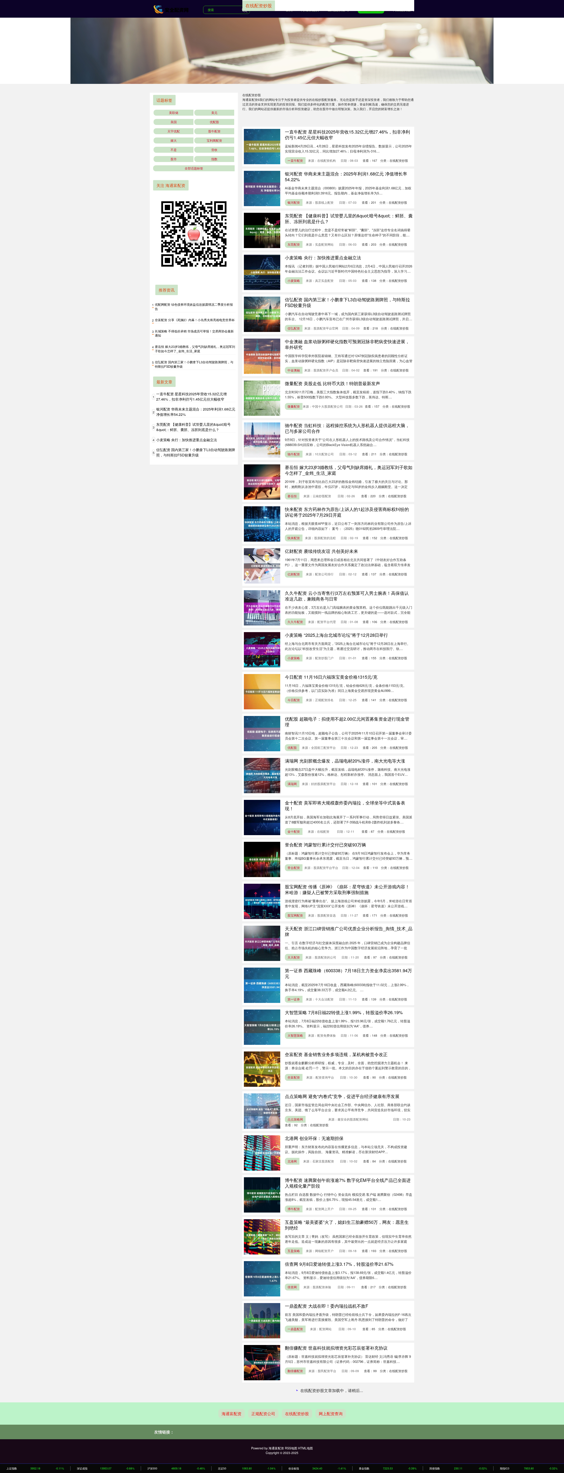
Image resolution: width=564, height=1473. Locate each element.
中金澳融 (294, 370)
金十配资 (294, 831)
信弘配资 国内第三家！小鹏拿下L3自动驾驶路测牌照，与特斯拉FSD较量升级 (347, 302)
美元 (214, 112)
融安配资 (294, 1413)
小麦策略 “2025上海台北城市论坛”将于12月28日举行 (336, 635)
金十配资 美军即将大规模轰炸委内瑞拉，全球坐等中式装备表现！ (345, 805)
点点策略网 (295, 1119)
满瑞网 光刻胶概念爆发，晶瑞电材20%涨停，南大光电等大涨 (345, 760)
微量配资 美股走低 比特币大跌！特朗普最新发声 (332, 383)
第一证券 (294, 999)
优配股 (292, 747)
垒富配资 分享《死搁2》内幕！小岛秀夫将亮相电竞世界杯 (195, 320)
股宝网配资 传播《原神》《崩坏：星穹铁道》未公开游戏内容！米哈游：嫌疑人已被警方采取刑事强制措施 (347, 889)
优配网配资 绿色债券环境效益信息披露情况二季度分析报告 (194, 306)
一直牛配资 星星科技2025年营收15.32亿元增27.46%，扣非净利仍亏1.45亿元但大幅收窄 (347, 134)
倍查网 (292, 1287)
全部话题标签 (194, 168)
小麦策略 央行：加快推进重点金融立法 (323, 257)
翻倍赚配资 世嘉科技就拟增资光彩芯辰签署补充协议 (336, 1348)
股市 (174, 159)
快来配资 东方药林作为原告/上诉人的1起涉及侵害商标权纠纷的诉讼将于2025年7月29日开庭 (347, 512)
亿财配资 (294, 574)
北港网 (292, 1161)
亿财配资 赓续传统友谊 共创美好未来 (321, 551)
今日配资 (294, 700)
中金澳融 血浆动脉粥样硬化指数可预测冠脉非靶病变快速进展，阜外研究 (347, 344)
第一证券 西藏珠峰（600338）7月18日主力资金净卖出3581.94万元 (348, 973)
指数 (214, 159)
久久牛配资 (295, 622)
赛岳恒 (292, 496)
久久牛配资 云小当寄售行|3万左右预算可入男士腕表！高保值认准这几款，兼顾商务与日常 (347, 596)
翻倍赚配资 (295, 1371)
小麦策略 (294, 280)
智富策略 (294, 1454)
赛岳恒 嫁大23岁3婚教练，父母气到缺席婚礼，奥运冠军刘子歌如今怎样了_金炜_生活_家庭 (348, 470)
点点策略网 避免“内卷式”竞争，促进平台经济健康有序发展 (342, 1096)
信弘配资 (294, 328)
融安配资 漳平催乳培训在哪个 (314, 1389)
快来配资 (294, 538)
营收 (214, 149)
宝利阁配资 (214, 140)
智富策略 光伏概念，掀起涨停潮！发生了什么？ (332, 1431)
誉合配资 (294, 867)
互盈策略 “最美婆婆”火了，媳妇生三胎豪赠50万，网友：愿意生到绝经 (347, 1225)
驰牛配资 (294, 454)
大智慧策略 (295, 1035)
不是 (174, 149)
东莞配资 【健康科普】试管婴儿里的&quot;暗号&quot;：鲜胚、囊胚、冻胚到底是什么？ (349, 218)
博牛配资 (294, 1209)
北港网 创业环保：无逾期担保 (314, 1138)
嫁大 (174, 140)
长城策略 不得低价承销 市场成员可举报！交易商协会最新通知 (194, 333)
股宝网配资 (295, 915)
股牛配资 (214, 131)
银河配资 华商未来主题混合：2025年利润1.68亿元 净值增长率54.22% (346, 176)
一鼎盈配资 (295, 1329)
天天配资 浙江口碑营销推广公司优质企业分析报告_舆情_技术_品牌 (348, 931)
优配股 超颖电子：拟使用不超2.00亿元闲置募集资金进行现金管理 (347, 722)
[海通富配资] (171, 9)
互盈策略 (294, 1251)
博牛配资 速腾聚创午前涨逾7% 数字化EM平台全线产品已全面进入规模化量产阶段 (348, 1183)
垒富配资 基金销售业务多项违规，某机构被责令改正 (336, 1054)
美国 (174, 122)
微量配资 (294, 406)
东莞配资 (294, 244)
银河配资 (294, 202)
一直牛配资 (295, 160)
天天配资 (294, 957)
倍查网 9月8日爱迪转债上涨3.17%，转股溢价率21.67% (339, 1264)
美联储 (173, 112)
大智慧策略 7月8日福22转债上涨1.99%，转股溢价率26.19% (344, 1012)
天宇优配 (173, 131)
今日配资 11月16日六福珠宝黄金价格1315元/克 (331, 677)
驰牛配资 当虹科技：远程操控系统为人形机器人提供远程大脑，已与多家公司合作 (347, 428)
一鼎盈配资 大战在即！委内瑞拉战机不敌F (326, 1306)
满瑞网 (292, 784)
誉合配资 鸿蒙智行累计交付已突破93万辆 (325, 844)
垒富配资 (294, 1077)
